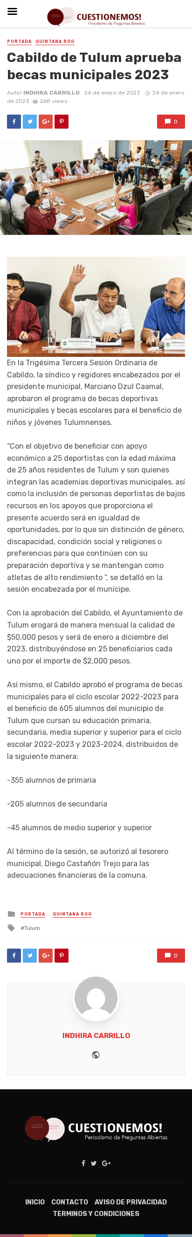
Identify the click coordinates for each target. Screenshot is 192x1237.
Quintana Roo (55, 41)
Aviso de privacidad (131, 1202)
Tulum (32, 928)
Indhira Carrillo (51, 92)
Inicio (35, 1202)
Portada (19, 41)
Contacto (69, 1202)
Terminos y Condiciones (96, 1214)
